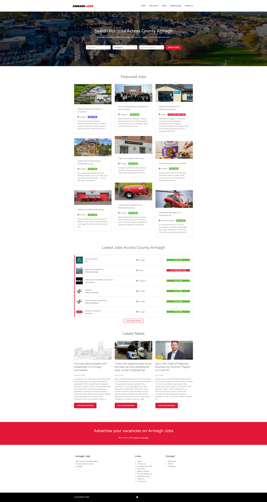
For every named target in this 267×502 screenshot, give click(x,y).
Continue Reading (85, 405)
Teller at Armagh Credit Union (131, 158)
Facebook (172, 461)
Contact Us (189, 6)
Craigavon (124, 115)
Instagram (172, 466)
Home (143, 6)
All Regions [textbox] (118, 47)
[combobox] (125, 47)
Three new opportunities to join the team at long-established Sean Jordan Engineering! (133, 367)
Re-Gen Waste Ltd (144, 474)
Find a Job (153, 6)
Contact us (141, 481)
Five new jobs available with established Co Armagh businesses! (90, 367)
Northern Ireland (167, 220)
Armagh (82, 117)
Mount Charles (143, 471)
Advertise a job (175, 6)
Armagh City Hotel (144, 466)
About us (141, 479)
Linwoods (141, 469)
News (164, 6)
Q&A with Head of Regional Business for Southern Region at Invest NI (172, 367)
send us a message (141, 438)
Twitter (170, 464)
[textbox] (151, 47)
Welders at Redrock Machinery (90, 209)
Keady (163, 115)
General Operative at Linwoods (172, 163)
